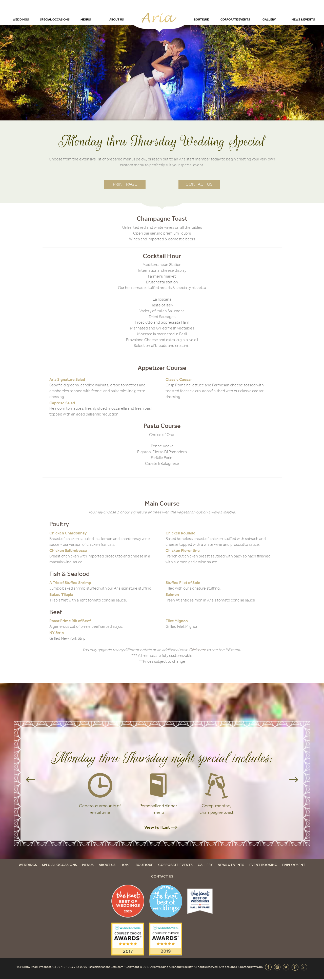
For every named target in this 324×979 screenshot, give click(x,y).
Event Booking (263, 864)
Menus (85, 19)
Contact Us (199, 184)
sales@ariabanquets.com (106, 967)
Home (125, 864)
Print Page (125, 184)
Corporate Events (235, 19)
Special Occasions (55, 19)
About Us (116, 19)
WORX (258, 967)
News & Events (303, 19)
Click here (197, 649)
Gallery (269, 19)
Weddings (21, 19)
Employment (293, 864)
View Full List (157, 826)
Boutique (201, 19)
